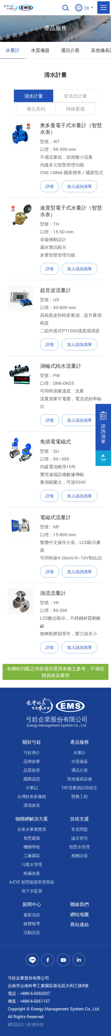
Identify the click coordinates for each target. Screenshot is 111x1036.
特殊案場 (75, 109)
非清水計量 (75, 96)
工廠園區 (31, 855)
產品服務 (79, 742)
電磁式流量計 (55, 517)
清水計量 (33, 96)
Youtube (63, 959)
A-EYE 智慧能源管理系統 (31, 882)
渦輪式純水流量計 (60, 365)
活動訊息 (31, 932)
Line (32, 959)
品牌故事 (31, 761)
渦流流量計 (53, 592)
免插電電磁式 (55, 441)
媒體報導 (31, 923)
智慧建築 (31, 838)
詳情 (49, 186)
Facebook (47, 959)
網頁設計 (16, 1024)
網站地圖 (79, 914)
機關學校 (31, 846)
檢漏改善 (31, 873)
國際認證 (31, 778)
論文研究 (79, 838)
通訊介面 (70, 50)
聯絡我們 (79, 904)
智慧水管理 (79, 846)
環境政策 (31, 805)
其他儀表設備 (79, 778)
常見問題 (79, 829)
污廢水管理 (31, 864)
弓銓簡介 (31, 752)
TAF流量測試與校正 (79, 787)
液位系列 (36, 109)
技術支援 (79, 819)
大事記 (32, 787)
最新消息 (31, 914)
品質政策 (31, 770)
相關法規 (79, 855)
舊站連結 (79, 924)
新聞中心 (31, 904)
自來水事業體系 (31, 829)
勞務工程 (79, 796)
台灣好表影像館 (31, 796)
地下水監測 (31, 890)
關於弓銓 (31, 742)
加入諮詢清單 (79, 186)
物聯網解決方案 (31, 819)
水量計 (13, 50)
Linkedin (78, 959)
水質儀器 (40, 50)
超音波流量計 (55, 290)
